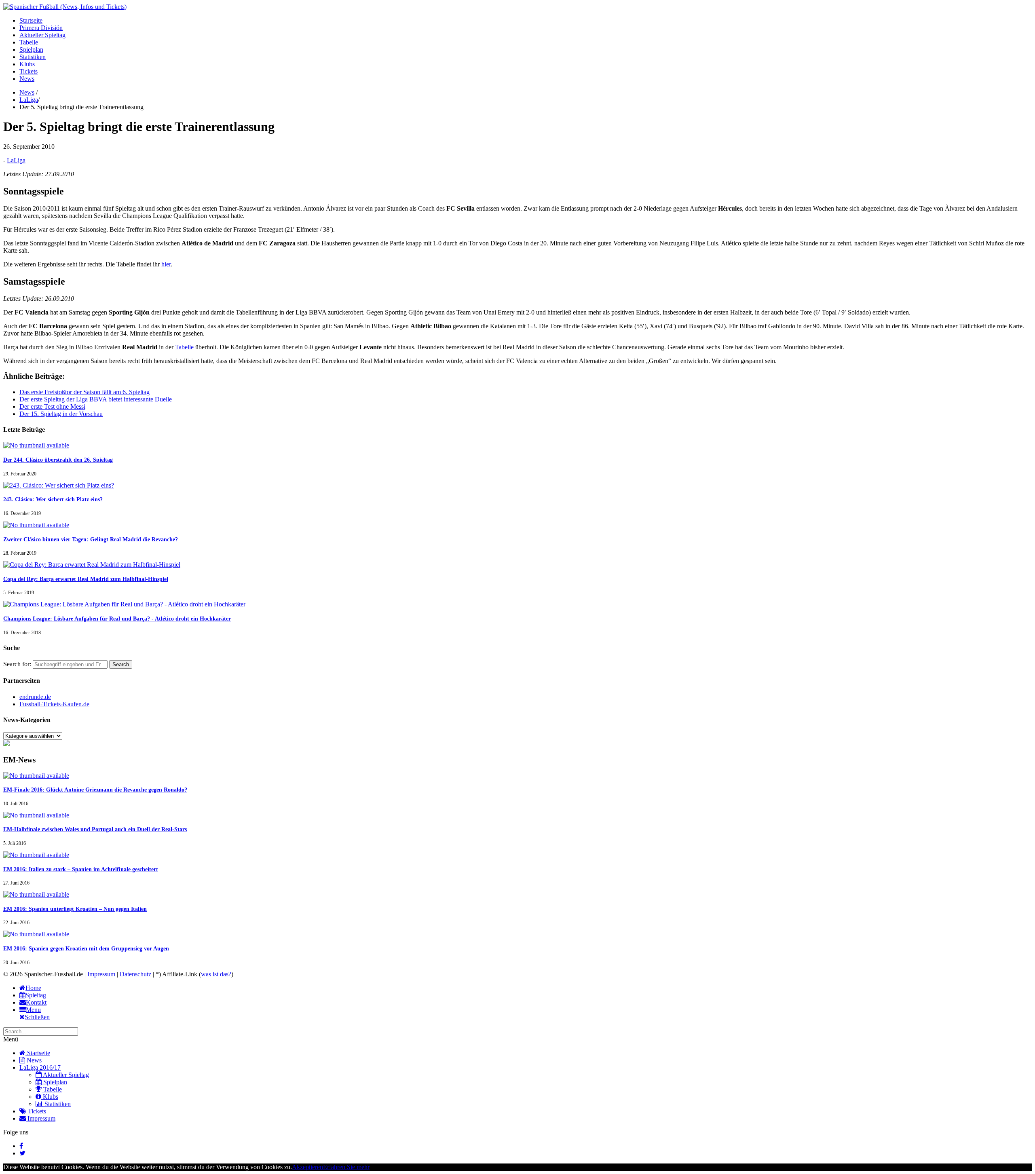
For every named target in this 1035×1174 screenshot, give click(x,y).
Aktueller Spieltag (42, 35)
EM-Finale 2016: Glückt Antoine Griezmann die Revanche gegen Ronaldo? (95, 790)
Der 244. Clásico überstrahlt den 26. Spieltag (58, 460)
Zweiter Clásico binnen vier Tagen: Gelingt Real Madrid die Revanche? (90, 539)
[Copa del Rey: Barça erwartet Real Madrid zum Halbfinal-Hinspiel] (91, 564)
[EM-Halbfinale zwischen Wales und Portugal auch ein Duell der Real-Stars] (36, 815)
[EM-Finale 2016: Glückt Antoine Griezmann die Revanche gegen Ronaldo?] (36, 775)
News (26, 78)
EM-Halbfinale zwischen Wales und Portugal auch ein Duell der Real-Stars (95, 829)
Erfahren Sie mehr (346, 1166)
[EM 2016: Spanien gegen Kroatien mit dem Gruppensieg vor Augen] (36, 934)
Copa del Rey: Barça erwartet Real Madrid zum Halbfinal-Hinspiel (85, 579)
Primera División (41, 27)
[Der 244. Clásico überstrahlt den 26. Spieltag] (36, 445)
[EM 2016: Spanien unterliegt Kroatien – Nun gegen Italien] (36, 894)
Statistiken (32, 56)
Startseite (30, 20)
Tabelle (28, 42)
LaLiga (28, 99)
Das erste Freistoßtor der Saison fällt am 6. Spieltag (84, 392)
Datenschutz (135, 974)
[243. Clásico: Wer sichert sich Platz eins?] (58, 485)
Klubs (27, 64)
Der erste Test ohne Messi (52, 406)
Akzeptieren (307, 1166)
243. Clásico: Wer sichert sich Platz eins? (53, 499)
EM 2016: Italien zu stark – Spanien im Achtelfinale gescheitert (80, 869)
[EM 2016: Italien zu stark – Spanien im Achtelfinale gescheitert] (36, 854)
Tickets (28, 71)
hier (166, 264)
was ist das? (216, 974)
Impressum (101, 974)
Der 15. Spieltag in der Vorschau (61, 413)
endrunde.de (35, 696)
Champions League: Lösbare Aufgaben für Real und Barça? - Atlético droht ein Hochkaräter (117, 619)
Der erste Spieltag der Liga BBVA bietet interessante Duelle (95, 399)
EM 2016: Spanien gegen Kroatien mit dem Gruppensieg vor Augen (86, 949)
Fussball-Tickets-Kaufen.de (54, 704)
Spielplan (31, 49)
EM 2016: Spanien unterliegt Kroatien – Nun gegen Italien (75, 909)
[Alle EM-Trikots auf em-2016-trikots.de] (6, 744)
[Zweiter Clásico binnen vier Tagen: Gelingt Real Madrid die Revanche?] (36, 525)
